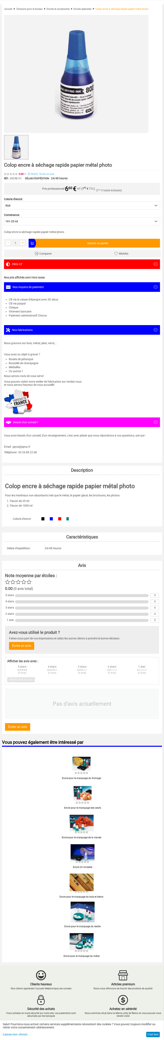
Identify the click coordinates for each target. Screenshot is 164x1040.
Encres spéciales (82, 9)
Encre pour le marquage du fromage (81, 778)
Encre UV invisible (82, 867)
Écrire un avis (46, 174)
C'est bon (153, 1034)
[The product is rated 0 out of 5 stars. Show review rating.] (82, 773)
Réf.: (6, 178)
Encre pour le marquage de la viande (81, 837)
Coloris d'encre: (13, 199)
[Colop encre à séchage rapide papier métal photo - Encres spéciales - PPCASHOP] (76, 74)
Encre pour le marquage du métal (82, 956)
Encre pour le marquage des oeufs (82, 807)
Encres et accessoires (58, 9)
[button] (82, 206)
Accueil (8, 9)
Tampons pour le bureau (29, 9)
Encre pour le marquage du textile (82, 926)
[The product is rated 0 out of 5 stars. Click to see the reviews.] (11, 174)
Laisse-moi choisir (15, 1034)
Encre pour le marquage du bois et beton (81, 896)
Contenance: (12, 215)
